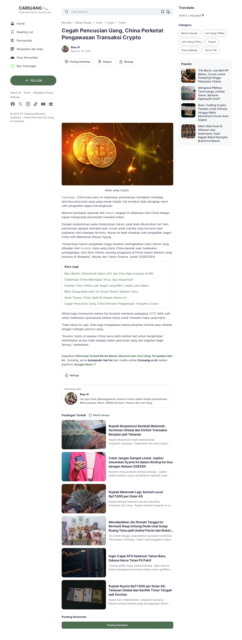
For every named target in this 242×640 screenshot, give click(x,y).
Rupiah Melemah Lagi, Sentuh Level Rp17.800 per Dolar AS (136, 494)
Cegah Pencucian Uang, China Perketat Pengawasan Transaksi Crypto (111, 303)
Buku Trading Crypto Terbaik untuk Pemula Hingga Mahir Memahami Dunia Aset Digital (213, 112)
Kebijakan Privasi (43, 92)
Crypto (212, 41)
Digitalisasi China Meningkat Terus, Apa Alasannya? (98, 279)
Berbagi (128, 61)
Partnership (24, 40)
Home (21, 23)
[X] (20, 104)
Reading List (25, 32)
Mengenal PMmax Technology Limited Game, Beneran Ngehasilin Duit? (211, 93)
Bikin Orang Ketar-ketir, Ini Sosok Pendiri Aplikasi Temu (101, 291)
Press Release (189, 50)
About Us (15, 92)
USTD (153, 313)
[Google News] (50, 104)
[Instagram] (28, 104)
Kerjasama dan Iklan (30, 49)
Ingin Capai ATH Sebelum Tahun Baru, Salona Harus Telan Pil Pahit (137, 558)
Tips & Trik (211, 50)
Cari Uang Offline (215, 33)
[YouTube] (43, 104)
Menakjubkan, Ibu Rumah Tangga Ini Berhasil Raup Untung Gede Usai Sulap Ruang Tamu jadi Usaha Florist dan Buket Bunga (140, 526)
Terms (27, 92)
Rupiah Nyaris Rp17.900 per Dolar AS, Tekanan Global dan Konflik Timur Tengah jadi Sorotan (140, 590)
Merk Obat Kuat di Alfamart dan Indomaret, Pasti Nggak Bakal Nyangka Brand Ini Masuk (213, 133)
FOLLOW (36, 80)
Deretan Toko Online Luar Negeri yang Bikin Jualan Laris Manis (106, 285)
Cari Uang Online (191, 41)
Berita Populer (189, 33)
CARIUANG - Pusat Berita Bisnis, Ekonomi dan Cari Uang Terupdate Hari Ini (37, 8)
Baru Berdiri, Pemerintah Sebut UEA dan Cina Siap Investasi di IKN (108, 273)
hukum (109, 213)
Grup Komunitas (27, 57)
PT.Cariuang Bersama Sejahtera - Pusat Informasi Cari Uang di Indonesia (32, 117)
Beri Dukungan (26, 66)
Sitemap (15, 97)
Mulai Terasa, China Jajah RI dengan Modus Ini (95, 297)
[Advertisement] (117, 95)
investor (86, 248)
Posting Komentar (80, 61)
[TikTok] (35, 104)
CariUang (68, 197)
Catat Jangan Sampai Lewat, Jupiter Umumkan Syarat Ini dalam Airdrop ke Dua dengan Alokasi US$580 (141, 462)
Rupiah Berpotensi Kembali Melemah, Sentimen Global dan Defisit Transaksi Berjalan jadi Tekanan (138, 430)
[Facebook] (12, 104)
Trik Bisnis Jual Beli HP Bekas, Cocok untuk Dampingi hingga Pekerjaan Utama (213, 76)
